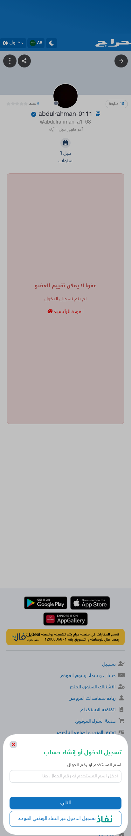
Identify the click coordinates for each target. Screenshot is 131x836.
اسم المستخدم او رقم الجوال (94, 765)
